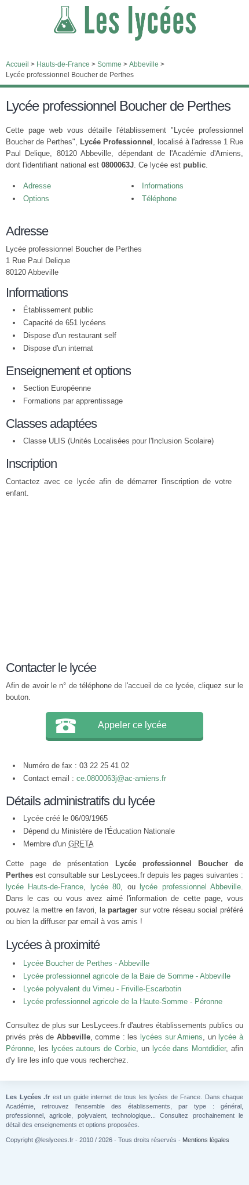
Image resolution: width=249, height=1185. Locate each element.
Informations (163, 185)
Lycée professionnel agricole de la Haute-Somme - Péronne (122, 1001)
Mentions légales (205, 1139)
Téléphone (159, 198)
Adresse (37, 185)
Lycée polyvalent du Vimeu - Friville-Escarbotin (102, 988)
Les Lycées (124, 23)
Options (36, 198)
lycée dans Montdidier (189, 1048)
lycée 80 (105, 886)
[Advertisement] (119, 577)
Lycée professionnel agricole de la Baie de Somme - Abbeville (126, 976)
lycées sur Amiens (171, 1037)
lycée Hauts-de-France (44, 886)
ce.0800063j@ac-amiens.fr (121, 778)
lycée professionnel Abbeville (190, 886)
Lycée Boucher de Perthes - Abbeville (86, 963)
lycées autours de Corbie (94, 1048)
